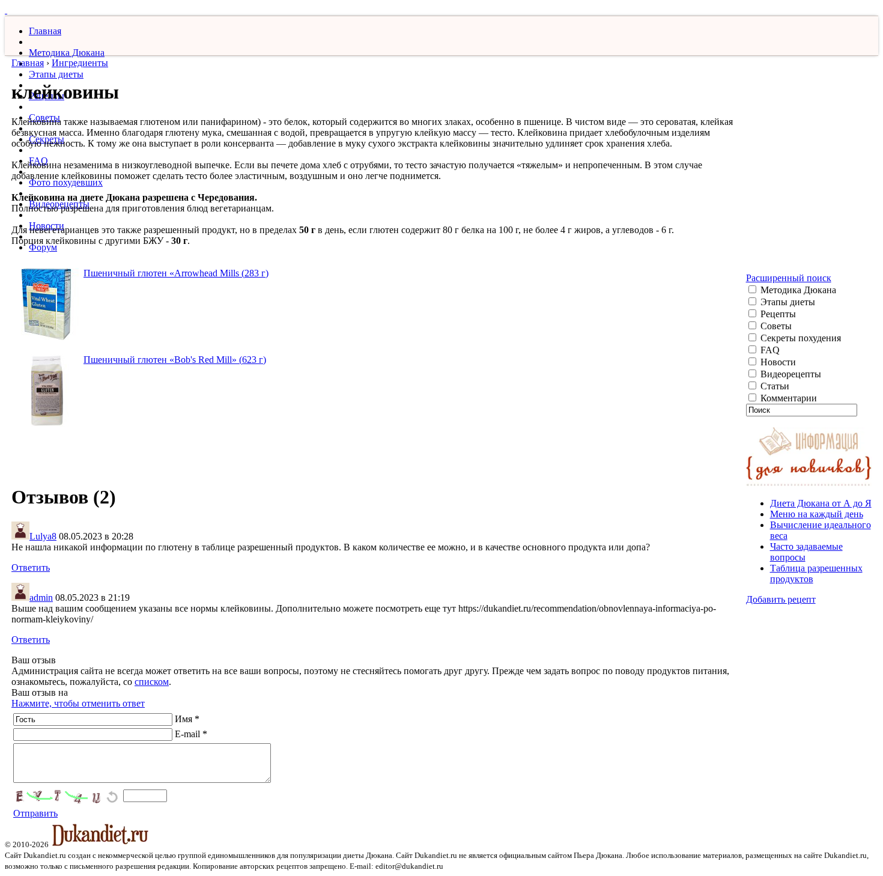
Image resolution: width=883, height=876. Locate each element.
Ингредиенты (80, 63)
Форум (43, 247)
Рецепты (777, 314)
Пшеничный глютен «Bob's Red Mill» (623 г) (174, 359)
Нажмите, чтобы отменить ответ (78, 703)
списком (152, 682)
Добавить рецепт (781, 599)
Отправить (35, 813)
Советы (775, 326)
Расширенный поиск (788, 278)
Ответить (30, 567)
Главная (45, 31)
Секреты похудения (799, 338)
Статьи (773, 386)
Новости (777, 362)
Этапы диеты (56, 74)
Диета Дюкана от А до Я (821, 503)
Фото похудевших (66, 182)
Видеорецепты (789, 374)
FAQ (769, 350)
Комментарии (787, 398)
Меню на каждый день (816, 514)
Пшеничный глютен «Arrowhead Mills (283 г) (176, 273)
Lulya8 (42, 536)
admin (41, 597)
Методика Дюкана (67, 52)
